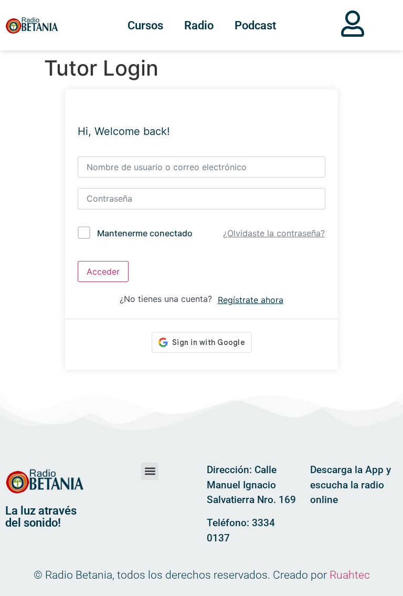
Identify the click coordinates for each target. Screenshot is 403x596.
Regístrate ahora (250, 300)
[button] (149, 471)
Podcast (255, 25)
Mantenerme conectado (145, 233)
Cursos (145, 25)
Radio (199, 25)
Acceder (103, 271)
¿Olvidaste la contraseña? (274, 233)
